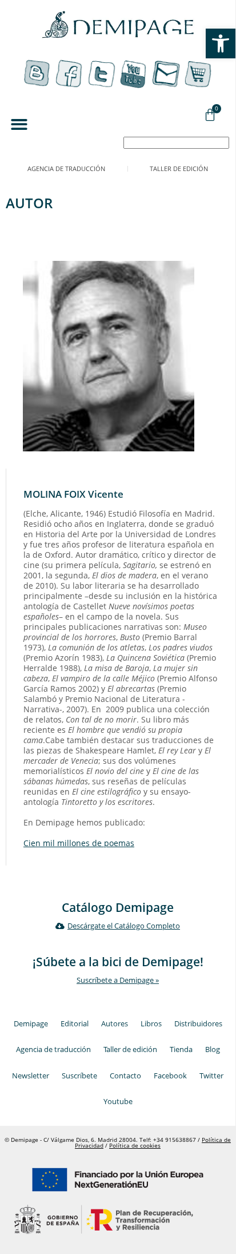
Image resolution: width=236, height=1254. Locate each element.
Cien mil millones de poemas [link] (78, 843)
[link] (220, 43)
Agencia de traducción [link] (66, 168)
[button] (19, 124)
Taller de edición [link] (179, 168)
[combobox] (176, 143)
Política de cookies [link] (135, 1145)
